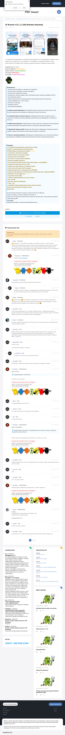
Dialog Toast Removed (42, 670)
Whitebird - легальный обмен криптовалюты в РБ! (24, 263)
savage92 (15, 477)
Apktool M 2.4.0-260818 (41, 558)
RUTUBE (29, 265)
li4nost (14, 509)
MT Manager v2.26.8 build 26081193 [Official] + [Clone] (46, 572)
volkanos (15, 409)
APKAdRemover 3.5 (40, 554)
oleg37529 (15, 329)
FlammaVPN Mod (40, 649)
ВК (19, 265)
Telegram (16, 265)
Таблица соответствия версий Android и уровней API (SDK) (47, 691)
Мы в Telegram (6, 710)
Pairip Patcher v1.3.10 (42, 629)
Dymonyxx (17, 255)
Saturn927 (15, 309)
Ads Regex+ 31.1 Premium (42, 577)
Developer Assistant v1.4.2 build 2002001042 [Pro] (47, 581)
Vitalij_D (7, 626)
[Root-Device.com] (17, 643)
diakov (14, 241)
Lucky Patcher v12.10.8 (41, 563)
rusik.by (15, 523)
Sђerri (14, 401)
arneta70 (15, 469)
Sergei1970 (16, 280)
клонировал (24, 258)
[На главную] (32, 11)
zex (6, 554)
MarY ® (14, 320)
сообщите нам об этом (9, 723)
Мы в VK (5, 708)
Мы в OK (24, 265)
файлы (18, 518)
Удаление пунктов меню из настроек (46, 608)
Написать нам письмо (55, 704)
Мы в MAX (5, 712)
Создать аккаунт (45, 3)
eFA (14, 417)
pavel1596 (15, 460)
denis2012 (15, 531)
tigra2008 (15, 361)
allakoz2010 (16, 342)
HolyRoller (8, 609)
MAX (21, 265)
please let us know (35, 728)
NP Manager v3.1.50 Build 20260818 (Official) (46, 567)
